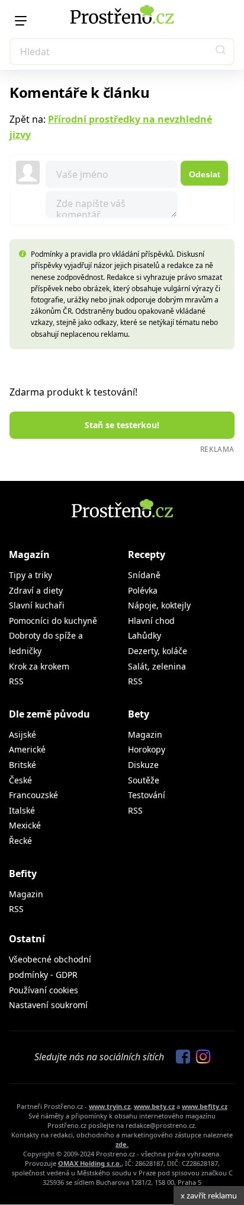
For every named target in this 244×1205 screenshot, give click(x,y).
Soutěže (143, 780)
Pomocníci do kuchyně (53, 620)
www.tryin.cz (109, 1106)
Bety (138, 714)
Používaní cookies (43, 990)
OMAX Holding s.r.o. (89, 1163)
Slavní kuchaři (37, 605)
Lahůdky (144, 635)
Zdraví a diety (36, 590)
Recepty (146, 554)
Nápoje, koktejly (159, 605)
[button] (221, 51)
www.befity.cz (204, 1106)
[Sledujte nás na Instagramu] (200, 1057)
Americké (27, 749)
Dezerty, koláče (157, 650)
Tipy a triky (30, 575)
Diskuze (143, 764)
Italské (22, 810)
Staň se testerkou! (122, 425)
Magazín (29, 554)
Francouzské (33, 795)
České (20, 780)
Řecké (20, 840)
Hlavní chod (151, 620)
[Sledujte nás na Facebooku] (180, 1057)
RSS (16, 681)
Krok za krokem (39, 666)
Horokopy (146, 749)
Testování (146, 795)
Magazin (145, 734)
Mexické (25, 825)
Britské (22, 764)
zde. (122, 1144)
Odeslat (204, 174)
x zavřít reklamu (209, 1195)
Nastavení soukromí (48, 1004)
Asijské (22, 734)
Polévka (143, 590)
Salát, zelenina (157, 666)
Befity (23, 873)
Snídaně (144, 575)
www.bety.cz (154, 1106)
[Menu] (21, 21)
